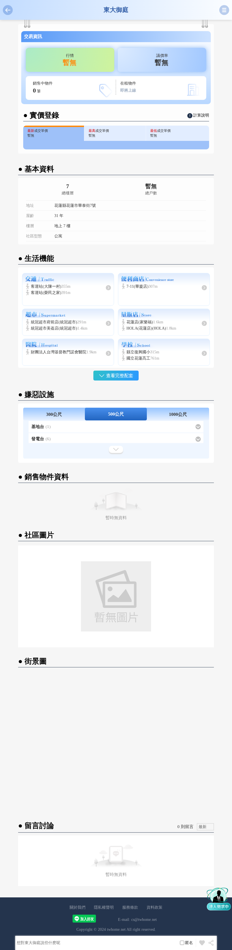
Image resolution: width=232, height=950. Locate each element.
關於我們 (77, 907)
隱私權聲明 (104, 907)
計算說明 (201, 115)
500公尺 (116, 414)
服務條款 (130, 907)
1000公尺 (178, 414)
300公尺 (54, 414)
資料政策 (154, 907)
